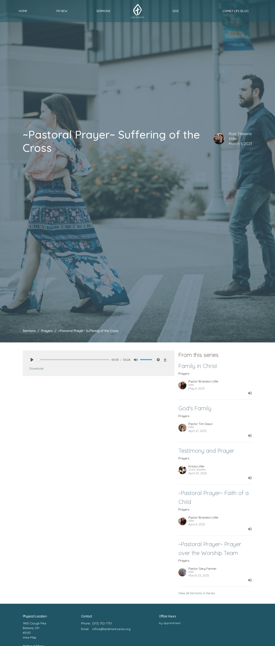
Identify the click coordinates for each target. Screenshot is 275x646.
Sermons (103, 11)
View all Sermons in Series (196, 593)
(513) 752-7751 (102, 623)
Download (36, 368)
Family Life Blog (236, 11)
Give (175, 11)
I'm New (61, 11)
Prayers (47, 331)
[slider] (73, 360)
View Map (29, 637)
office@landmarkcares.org (111, 629)
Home (23, 11)
